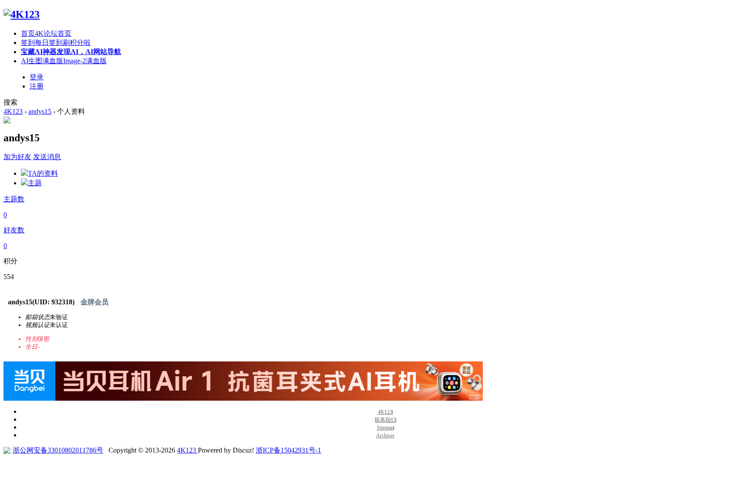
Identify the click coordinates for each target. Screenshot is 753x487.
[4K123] (21, 14)
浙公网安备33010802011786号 (58, 450)
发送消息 (47, 156)
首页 (46, 33)
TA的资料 (43, 173)
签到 (56, 42)
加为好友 (17, 156)
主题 (35, 183)
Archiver (385, 435)
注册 (37, 86)
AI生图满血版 (64, 61)
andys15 (39, 111)
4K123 (13, 111)
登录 (37, 77)
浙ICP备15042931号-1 (288, 450)
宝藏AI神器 (71, 51)
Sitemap (385, 428)
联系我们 (385, 420)
